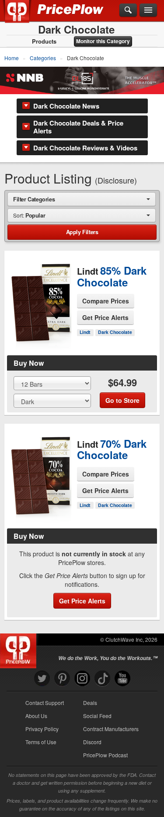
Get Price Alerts (105, 317)
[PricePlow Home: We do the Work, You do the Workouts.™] (23, 16)
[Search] (128, 10)
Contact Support (44, 702)
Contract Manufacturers (111, 728)
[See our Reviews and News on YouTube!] (122, 679)
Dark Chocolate (115, 332)
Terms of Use (40, 742)
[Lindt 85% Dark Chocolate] (40, 300)
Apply (82, 232)
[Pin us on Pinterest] (62, 679)
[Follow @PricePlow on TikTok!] (102, 679)
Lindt (85, 332)
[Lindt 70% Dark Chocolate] (40, 480)
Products (44, 41)
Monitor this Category (103, 41)
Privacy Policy (42, 728)
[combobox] (81, 199)
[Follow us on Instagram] (82, 679)
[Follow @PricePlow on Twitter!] (42, 679)
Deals (90, 702)
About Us (36, 715)
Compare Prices (105, 300)
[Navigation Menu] (148, 10)
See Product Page (41, 320)
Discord (92, 742)
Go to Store (41, 339)
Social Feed (97, 715)
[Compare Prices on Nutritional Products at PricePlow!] (20, 648)
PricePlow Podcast (105, 755)
